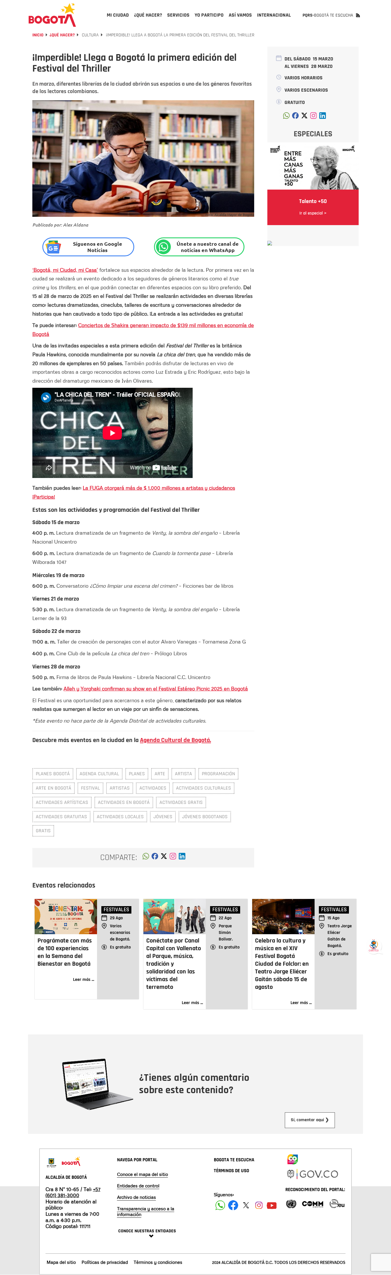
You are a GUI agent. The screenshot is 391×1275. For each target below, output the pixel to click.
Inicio (38, 35)
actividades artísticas (62, 802)
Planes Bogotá (53, 773)
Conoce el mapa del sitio (142, 1174)
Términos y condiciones (158, 1262)
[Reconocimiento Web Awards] (336, 1203)
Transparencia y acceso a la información (145, 1211)
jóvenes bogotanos (205, 816)
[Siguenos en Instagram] (259, 1205)
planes (137, 773)
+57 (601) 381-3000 (73, 1192)
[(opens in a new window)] (172, 858)
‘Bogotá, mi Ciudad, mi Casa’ (65, 270)
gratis (43, 830)
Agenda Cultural (99, 773)
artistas (120, 788)
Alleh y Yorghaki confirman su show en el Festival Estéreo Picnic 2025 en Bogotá (156, 688)
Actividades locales (120, 816)
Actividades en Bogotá (124, 802)
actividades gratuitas (61, 816)
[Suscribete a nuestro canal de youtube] (272, 1205)
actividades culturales (203, 788)
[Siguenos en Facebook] (220, 1205)
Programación (218, 773)
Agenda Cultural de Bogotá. (175, 740)
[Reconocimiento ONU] (291, 1203)
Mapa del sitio (61, 1262)
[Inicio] (52, 15)
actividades (152, 788)
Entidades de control (138, 1186)
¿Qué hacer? (62, 35)
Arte (160, 773)
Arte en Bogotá (53, 788)
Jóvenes (162, 816)
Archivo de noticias (136, 1197)
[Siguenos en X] (246, 1205)
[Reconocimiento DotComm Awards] (312, 1203)
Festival (90, 788)
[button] (145, 858)
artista (183, 773)
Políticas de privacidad (105, 1262)
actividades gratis (181, 802)
